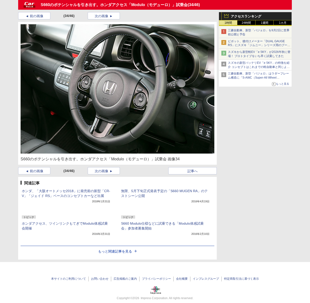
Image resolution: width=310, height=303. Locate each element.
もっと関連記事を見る (115, 251)
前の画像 (36, 16)
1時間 (228, 23)
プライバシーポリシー (156, 278)
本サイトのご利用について (68, 278)
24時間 (246, 23)
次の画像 (101, 16)
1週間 (264, 23)
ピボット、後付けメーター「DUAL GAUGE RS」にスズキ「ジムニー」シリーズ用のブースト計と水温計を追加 (259, 45)
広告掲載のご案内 (125, 278)
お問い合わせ (99, 278)
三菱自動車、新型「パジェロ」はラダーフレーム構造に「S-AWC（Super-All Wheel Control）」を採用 (258, 77)
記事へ (192, 171)
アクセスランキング (246, 16)
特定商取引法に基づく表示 (241, 278)
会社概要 (182, 278)
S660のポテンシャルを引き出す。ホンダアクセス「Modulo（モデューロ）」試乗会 (114, 5)
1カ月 (283, 23)
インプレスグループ (206, 278)
